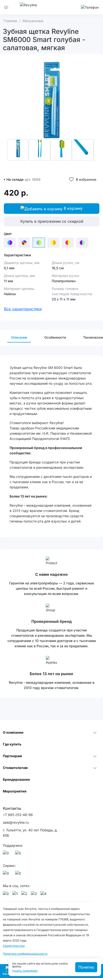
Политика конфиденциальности (25, 953)
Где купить (12, 744)
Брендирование (16, 779)
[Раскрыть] (95, 732)
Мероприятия (14, 791)
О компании (13, 732)
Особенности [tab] (55, 337)
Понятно (86, 967)
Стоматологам (15, 768)
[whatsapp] (7, 854)
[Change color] (10, 243)
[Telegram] (19, 854)
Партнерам (12, 756)
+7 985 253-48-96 (18, 815)
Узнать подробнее (25, 970)
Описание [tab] (19, 337)
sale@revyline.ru (16, 822)
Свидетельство (14, 946)
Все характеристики (23, 308)
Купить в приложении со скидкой (51, 221)
